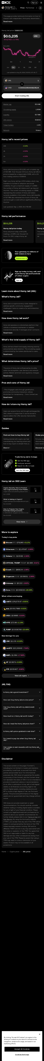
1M (35, 67)
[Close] (39, 1034)
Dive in (6, 448)
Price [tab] (22, 8)
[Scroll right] (37, 7)
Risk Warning (7, 819)
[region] (22, 1046)
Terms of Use (32, 817)
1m (8, 67)
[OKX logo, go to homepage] (6, 2)
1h (19, 67)
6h (24, 67)
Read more (7, 21)
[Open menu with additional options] (41, 2)
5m (13, 67)
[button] (28, 2)
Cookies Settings (22, 1054)
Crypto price (14, 852)
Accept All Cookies (22, 1049)
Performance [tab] (31, 8)
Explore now (20, 258)
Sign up (34, 2)
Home (4, 852)
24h (30, 67)
